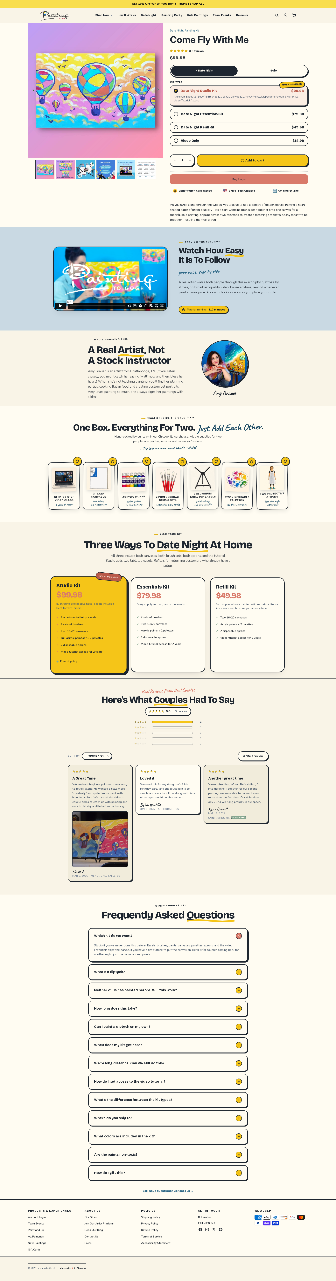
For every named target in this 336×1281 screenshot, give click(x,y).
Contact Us (91, 1236)
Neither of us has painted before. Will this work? (135, 990)
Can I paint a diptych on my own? (122, 1027)
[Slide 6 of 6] (146, 169)
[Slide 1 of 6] (45, 169)
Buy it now (239, 179)
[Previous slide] (32, 90)
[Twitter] (214, 1229)
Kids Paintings (197, 15)
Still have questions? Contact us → (168, 1191)
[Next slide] (159, 90)
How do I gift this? (109, 1173)
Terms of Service (151, 1236)
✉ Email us (204, 1217)
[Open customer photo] (100, 839)
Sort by (74, 755)
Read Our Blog (94, 1230)
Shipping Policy (150, 1217)
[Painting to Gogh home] (54, 15)
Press (88, 1243)
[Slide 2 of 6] (65, 169)
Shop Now (102, 15)
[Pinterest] (221, 1229)
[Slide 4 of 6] (105, 169)
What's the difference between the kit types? (133, 1100)
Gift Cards (34, 1249)
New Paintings (37, 1243)
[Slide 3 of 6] (85, 169)
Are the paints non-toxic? (115, 1154)
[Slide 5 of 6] (126, 169)
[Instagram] (207, 1229)
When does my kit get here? (118, 1045)
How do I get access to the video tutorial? (129, 1081)
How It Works (126, 15)
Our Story (91, 1217)
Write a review (253, 756)
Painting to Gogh (46, 1268)
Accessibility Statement (155, 1243)
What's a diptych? (109, 972)
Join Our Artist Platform (99, 1223)
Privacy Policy (149, 1223)
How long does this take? (115, 1008)
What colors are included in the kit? (124, 1136)
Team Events (222, 15)
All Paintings (36, 1236)
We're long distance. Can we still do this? (129, 1063)
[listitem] (168, 722)
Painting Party (171, 15)
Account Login (37, 1217)
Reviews (242, 15)
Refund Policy (149, 1230)
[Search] (277, 15)
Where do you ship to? (113, 1118)
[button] (187, 51)
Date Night (148, 15)
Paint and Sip (36, 1230)
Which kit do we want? (113, 936)
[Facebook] (200, 1229)
